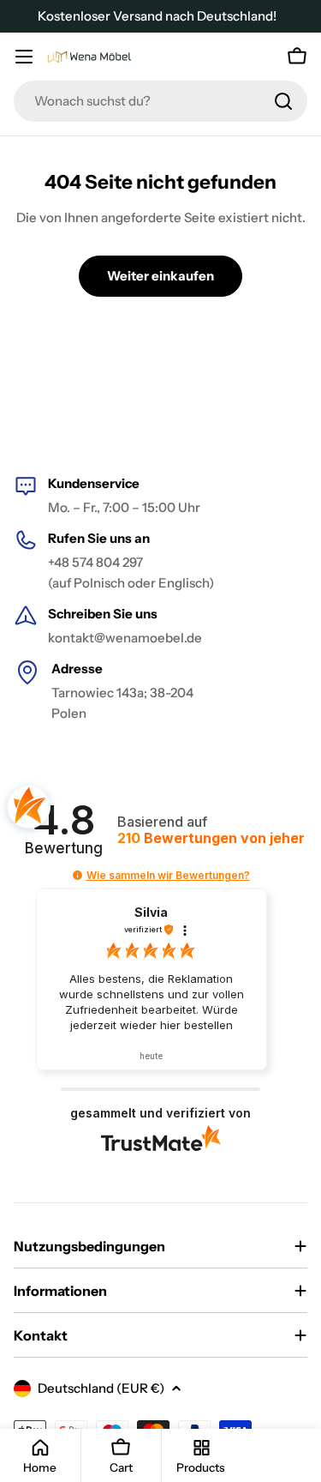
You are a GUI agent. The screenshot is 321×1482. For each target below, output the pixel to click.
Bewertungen (211, 838)
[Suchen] (283, 101)
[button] (77, 875)
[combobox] (160, 101)
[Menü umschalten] (24, 56)
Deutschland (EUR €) (101, 1388)
